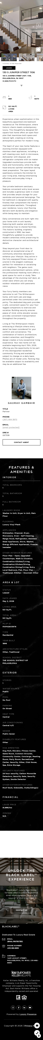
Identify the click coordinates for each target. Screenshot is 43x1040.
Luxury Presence (28, 1014)
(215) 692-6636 (13, 948)
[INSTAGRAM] (13, 1007)
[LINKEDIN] (24, 1007)
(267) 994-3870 (10, 420)
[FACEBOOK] (19, 1007)
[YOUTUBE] (30, 1007)
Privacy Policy (31, 1026)
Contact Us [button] (21, 910)
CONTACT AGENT (21, 442)
